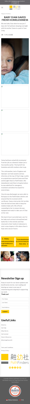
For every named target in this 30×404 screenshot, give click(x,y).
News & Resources (6, 337)
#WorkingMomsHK (6, 340)
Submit (5, 311)
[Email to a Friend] (8, 35)
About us (3, 325)
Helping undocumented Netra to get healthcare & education (7, 242)
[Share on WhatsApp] (2, 35)
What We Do (4, 331)
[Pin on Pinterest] (10, 35)
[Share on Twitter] (6, 35)
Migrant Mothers (6, 13)
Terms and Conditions (7, 347)
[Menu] (2, 7)
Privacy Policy (5, 350)
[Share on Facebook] (4, 35)
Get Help (3, 328)
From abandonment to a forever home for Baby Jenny (22, 242)
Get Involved (4, 334)
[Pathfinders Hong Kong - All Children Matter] (15, 7)
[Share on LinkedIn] (12, 35)
